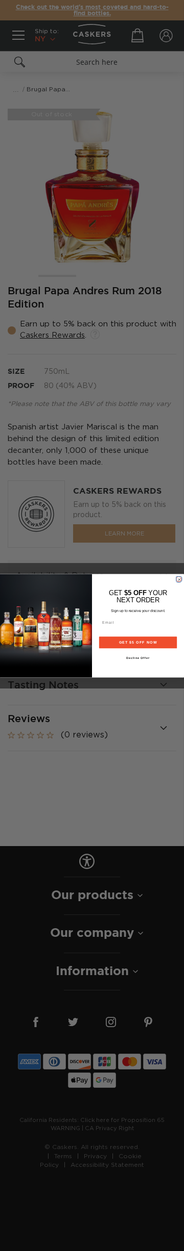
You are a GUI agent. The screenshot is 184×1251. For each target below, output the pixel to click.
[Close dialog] (178, 579)
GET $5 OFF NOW (138, 642)
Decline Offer (138, 657)
